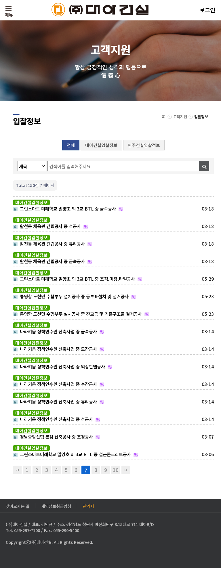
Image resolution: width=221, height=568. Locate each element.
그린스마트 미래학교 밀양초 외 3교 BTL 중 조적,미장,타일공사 (77, 278)
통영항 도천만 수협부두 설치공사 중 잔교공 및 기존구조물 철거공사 (80, 313)
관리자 (88, 505)
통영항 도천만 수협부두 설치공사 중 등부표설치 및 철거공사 (74, 296)
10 (116, 469)
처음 (17, 470)
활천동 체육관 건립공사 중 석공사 (50, 226)
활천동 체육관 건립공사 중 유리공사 (52, 243)
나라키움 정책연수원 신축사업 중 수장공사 (58, 384)
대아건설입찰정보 (101, 145)
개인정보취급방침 (56, 505)
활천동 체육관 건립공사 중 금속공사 (52, 261)
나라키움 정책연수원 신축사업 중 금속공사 (58, 331)
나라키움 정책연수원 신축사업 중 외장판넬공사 (62, 366)
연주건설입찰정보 (144, 145)
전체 (71, 145)
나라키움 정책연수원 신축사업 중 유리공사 (58, 401)
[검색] (204, 166)
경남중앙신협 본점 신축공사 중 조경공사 (56, 436)
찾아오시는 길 (17, 505)
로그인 (207, 10)
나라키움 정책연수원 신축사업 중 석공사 (56, 419)
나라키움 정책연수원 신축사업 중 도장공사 (58, 348)
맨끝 (125, 470)
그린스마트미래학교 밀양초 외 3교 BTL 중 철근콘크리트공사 (75, 454)
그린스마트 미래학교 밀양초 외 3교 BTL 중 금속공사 (67, 208)
